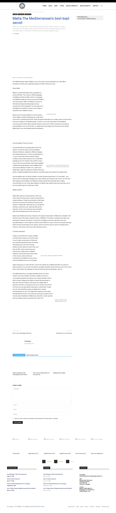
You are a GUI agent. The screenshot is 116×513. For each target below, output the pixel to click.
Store (62, 6)
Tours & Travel (21, 14)
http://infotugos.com (29, 343)
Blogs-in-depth (85, 6)
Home (44, 6)
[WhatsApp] (26, 37)
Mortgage (19, 12)
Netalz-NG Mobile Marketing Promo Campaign (18, 484)
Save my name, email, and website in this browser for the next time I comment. (36, 418)
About (86, 507)
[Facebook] (14, 37)
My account (71, 507)
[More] (30, 37)
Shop (55, 6)
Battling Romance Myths (59, 373)
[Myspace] (96, 1)
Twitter (72, 461)
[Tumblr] (102, 1)
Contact (96, 6)
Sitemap (98, 507)
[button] (91, 1)
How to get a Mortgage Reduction (22, 333)
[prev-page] (14, 378)
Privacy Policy (105, 507)
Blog (50, 6)
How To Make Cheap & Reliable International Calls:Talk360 (21, 488)
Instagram (60, 461)
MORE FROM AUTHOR (32, 355)
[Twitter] (18, 37)
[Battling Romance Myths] (62, 365)
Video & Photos (28, 14)
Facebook (49, 461)
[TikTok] (99, 1)
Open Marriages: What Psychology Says (17, 474)
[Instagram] (93, 1)
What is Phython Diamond (13, 479)
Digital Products (72, 6)
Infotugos (16, 33)
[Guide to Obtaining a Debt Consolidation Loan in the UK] (22, 365)
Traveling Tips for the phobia (64, 333)
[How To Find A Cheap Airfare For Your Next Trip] (42, 365)
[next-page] (16, 378)
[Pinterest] (22, 37)
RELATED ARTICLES (19, 355)
